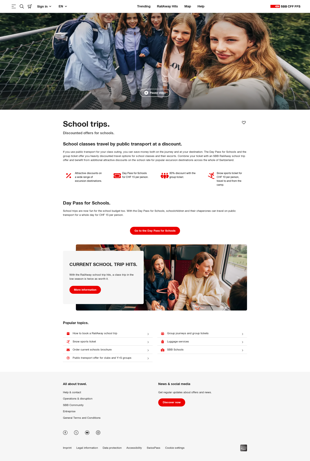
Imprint (180, 446)
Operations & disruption (77, 398)
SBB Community (73, 405)
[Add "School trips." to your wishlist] (244, 122)
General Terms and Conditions (82, 417)
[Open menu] (14, 6)
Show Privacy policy (165, 446)
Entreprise (69, 411)
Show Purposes (242, 435)
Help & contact (72, 392)
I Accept (242, 446)
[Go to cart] (30, 6)
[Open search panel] (22, 6)
